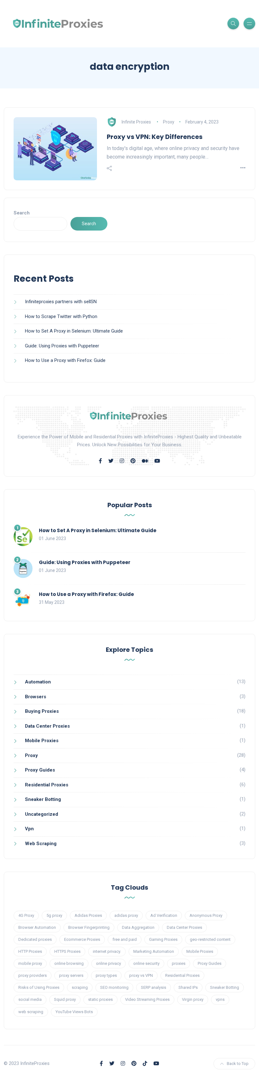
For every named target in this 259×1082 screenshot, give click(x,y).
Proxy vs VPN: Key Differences (154, 136)
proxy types (106, 975)
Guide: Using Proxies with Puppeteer (62, 346)
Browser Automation (37, 927)
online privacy (108, 963)
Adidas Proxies (88, 915)
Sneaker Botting (43, 799)
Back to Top (238, 1063)
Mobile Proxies (41, 740)
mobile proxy (30, 963)
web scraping (30, 1011)
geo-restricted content (210, 939)
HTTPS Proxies (67, 951)
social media (30, 999)
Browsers (35, 697)
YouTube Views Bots (74, 1011)
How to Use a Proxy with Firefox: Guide (65, 360)
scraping (80, 987)
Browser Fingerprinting (89, 927)
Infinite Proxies (136, 121)
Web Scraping (41, 843)
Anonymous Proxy (206, 915)
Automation (38, 682)
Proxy (168, 121)
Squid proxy (65, 999)
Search (22, 213)
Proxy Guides (40, 770)
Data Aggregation (138, 927)
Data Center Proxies (47, 726)
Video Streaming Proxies (147, 999)
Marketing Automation (153, 951)
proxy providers (32, 975)
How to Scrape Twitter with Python (61, 316)
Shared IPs (188, 987)
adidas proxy (126, 915)
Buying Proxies (42, 711)
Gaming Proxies (163, 939)
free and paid (124, 939)
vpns (220, 999)
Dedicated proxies (35, 939)
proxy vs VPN (141, 975)
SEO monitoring (114, 987)
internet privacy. (107, 951)
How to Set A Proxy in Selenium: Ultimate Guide (74, 331)
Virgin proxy (192, 999)
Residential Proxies (46, 785)
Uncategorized (41, 814)
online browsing (69, 963)
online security (146, 963)
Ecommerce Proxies (82, 939)
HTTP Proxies (30, 951)
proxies (178, 963)
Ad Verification (163, 915)
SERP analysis (153, 987)
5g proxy (54, 915)
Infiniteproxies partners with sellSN (61, 301)
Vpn (29, 829)
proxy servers (71, 975)
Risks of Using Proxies (38, 987)
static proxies (100, 999)
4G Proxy (26, 915)
